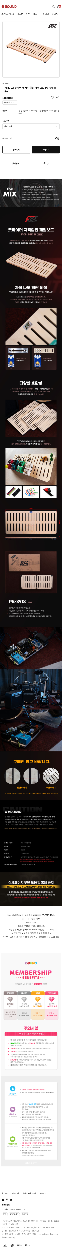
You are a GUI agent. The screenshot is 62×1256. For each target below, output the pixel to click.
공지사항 (25, 1214)
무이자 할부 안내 (9, 102)
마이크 (46, 14)
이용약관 (15, 1193)
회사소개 (5, 1193)
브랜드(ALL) (8, 14)
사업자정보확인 (33, 1231)
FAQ (4, 1214)
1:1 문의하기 (14, 1214)
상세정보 (15, 163)
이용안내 (43, 1193)
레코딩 (55, 14)
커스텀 (20, 14)
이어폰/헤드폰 (33, 14)
